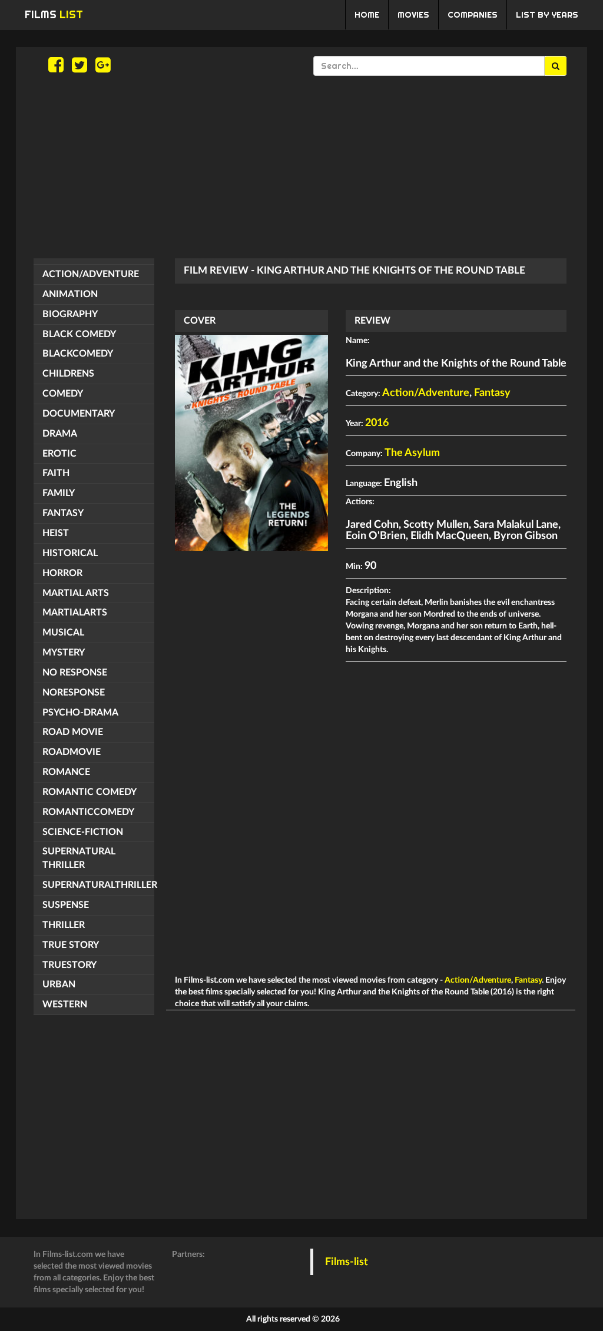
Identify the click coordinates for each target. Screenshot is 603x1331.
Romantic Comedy (89, 792)
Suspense (65, 905)
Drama (59, 433)
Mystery (63, 652)
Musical (63, 632)
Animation (70, 294)
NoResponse (73, 692)
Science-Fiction (82, 832)
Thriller (63, 925)
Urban (58, 984)
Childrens (68, 373)
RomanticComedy (88, 812)
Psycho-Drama (80, 712)
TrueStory (69, 965)
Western (64, 1004)
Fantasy (63, 513)
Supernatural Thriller (78, 858)
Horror (62, 573)
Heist (55, 533)
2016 (377, 423)
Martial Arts (75, 593)
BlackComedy (77, 353)
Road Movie (72, 732)
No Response (74, 672)
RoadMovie (71, 752)
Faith (55, 473)
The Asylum (412, 453)
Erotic (59, 453)
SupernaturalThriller (98, 885)
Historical (70, 553)
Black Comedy (79, 334)
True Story (70, 945)
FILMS (54, 14)
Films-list (346, 1262)
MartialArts (74, 612)
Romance (66, 772)
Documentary (78, 413)
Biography (70, 314)
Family (58, 493)
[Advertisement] (301, 167)
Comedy (62, 393)
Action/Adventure (90, 274)
